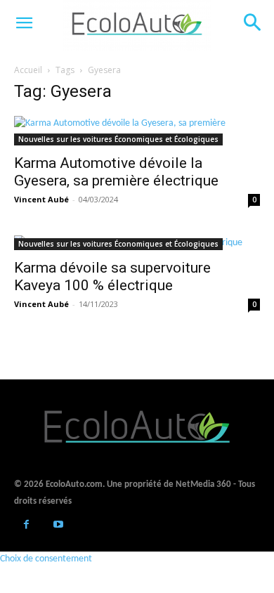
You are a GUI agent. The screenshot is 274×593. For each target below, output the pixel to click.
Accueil (28, 70)
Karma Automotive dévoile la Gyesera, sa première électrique (116, 172)
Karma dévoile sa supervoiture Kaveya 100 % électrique (112, 276)
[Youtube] (58, 526)
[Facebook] (26, 526)
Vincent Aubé (41, 199)
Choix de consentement (46, 559)
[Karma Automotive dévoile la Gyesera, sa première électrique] (137, 130)
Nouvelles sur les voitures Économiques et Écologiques (118, 139)
